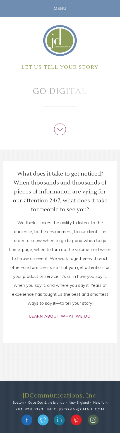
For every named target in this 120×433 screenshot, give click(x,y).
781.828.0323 (30, 409)
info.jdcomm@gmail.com (75, 409)
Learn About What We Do (60, 316)
